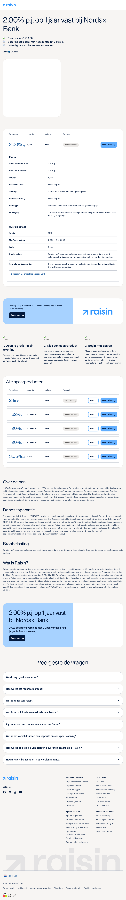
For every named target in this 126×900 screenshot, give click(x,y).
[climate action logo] (9, 895)
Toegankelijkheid (73, 888)
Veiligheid (22, 888)
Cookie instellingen (92, 888)
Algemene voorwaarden (40, 888)
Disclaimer (58, 888)
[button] (122, 4)
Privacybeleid (9, 888)
